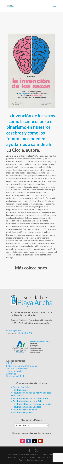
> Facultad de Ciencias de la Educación (29, 398)
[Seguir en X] (34, 441)
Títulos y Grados (14, 371)
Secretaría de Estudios (17, 368)
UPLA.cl (10, 363)
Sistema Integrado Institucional (22, 365)
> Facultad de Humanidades (24, 409)
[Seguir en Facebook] (28, 441)
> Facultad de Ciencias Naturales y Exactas (31, 404)
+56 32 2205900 (24, 332)
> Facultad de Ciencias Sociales (26, 406)
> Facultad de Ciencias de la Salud (27, 401)
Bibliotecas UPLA (15, 376)
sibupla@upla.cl (14, 330)
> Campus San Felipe (21, 387)
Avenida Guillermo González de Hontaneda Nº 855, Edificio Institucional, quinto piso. (31, 321)
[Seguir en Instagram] (22, 441)
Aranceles (11, 373)
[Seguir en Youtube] (40, 441)
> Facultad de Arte (20, 390)
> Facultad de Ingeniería (22, 412)
